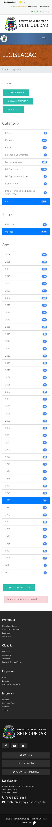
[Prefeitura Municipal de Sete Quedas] (26, 24)
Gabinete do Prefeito (10, 630)
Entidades (6, 652)
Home (5, 69)
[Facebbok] (5, 745)
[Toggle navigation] (44, 39)
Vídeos (5, 710)
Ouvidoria (33, 7)
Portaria (17, 101)
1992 (12, 110)
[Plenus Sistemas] (34, 823)
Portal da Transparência (41, 12)
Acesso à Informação (19, 7)
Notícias (5, 707)
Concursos (6, 655)
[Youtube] (14, 745)
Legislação (6, 633)
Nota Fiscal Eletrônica (11, 685)
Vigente (15, 93)
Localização (27, 763)
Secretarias (6, 637)
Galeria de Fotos (8, 703)
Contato (27, 755)
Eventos (5, 700)
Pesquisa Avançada (20, 588)
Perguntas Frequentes (27, 772)
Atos (4, 678)
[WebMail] (23, 745)
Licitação (5, 681)
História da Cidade (9, 626)
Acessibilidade (44, 7)
